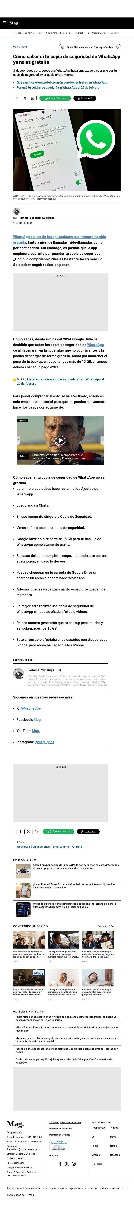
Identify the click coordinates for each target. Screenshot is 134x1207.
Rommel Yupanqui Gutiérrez (36, 217)
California (29, 33)
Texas (40, 33)
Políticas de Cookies (59, 1135)
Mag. (38, 720)
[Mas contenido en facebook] (60, 1164)
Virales (96, 1155)
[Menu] (6, 23)
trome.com (91, 1188)
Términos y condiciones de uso (65, 1122)
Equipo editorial (14, 1132)
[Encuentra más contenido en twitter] (25, 98)
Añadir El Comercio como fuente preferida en (90, 47)
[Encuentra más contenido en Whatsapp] (33, 98)
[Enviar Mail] (15, 218)
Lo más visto (24, 859)
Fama (95, 1145)
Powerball (78, 33)
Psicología (65, 33)
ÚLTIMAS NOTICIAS (28, 1011)
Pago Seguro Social (96, 33)
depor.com (75, 1188)
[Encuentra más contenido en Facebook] (17, 98)
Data (113, 1136)
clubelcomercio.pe (37, 1188)
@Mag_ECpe (31, 708)
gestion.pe (58, 1188)
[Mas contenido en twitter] (67, 1164)
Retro (113, 1145)
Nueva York (51, 33)
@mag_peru (44, 742)
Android (77, 846)
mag (31, 1195)
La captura (114, 33)
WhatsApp (23, 846)
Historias (97, 1164)
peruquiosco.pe (16, 1195)
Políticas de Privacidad (60, 1128)
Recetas (115, 1155)
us (93, 1136)
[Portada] (15, 1129)
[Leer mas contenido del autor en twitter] (60, 670)
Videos (114, 1127)
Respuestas (99, 1127)
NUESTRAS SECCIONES (101, 1123)
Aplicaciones (41, 846)
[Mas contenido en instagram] (73, 1164)
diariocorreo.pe (111, 1188)
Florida (18, 33)
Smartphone (61, 846)
